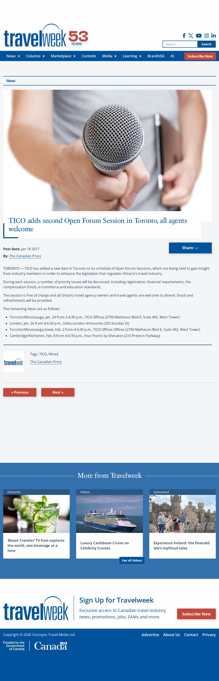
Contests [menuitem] (89, 56)
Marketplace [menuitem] (61, 56)
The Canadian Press (25, 256)
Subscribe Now (196, 613)
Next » (58, 392)
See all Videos (132, 560)
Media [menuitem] (107, 56)
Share (188, 247)
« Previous (20, 392)
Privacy (209, 634)
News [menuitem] (11, 56)
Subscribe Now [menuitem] (200, 56)
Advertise (150, 634)
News (10, 80)
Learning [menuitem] (130, 56)
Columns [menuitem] (33, 56)
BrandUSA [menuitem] (156, 56)
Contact (191, 634)
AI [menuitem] (172, 56)
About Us (171, 634)
